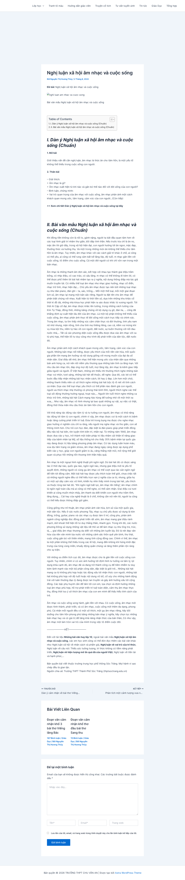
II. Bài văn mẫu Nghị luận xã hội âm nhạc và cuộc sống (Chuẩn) (82, 127)
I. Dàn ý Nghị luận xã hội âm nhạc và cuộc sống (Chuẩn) (78, 123)
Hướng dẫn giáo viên (79, 5)
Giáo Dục (157, 5)
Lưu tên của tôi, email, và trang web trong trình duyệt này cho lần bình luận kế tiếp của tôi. (94, 833)
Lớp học (36, 5)
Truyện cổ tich (103, 5)
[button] (42, 6)
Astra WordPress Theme (128, 872)
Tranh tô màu (56, 5)
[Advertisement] (92, 33)
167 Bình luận (53, 738)
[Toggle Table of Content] (111, 119)
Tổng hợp (171, 5)
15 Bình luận (77, 738)
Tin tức (143, 5)
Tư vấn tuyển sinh (125, 5)
